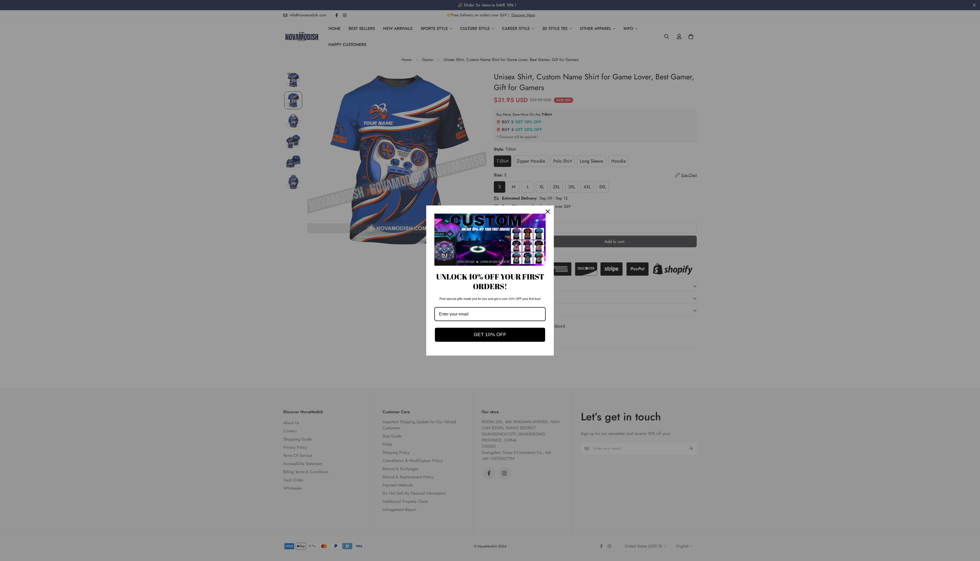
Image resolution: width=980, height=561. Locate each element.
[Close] (548, 211)
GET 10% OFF (490, 334)
